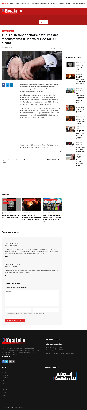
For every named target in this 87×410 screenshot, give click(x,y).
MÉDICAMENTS (51, 160)
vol (5, 162)
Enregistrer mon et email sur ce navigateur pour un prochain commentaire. (26, 314)
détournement (10, 160)
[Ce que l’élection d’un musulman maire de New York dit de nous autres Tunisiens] (70, 129)
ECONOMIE (5, 378)
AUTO (3, 387)
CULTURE (6, 200)
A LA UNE (4, 372)
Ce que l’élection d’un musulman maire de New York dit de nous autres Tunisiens (80, 134)
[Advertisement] (41, 132)
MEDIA (4, 392)
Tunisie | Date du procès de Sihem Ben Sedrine (80, 110)
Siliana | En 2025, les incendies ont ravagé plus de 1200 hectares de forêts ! (45, 4)
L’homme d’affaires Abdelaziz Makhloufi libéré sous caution (79, 160)
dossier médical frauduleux (23, 160)
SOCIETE (5, 31)
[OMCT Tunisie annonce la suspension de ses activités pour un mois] (70, 144)
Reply (6, 256)
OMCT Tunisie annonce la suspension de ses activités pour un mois (80, 147)
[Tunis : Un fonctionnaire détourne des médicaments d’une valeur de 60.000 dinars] (32, 65)
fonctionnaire (35, 160)
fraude (43, 160)
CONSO (4, 395)
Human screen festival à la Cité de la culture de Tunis (10, 217)
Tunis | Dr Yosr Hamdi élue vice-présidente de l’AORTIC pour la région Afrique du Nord (52, 219)
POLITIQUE (5, 375)
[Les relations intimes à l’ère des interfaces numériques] (70, 118)
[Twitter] (7, 85)
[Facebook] (3, 85)
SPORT (4, 384)
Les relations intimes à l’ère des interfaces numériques (80, 120)
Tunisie (11, 31)
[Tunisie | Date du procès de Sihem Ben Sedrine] (70, 108)
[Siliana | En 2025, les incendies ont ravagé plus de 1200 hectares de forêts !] (31, 204)
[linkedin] (11, 85)
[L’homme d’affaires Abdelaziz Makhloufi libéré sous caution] (70, 157)
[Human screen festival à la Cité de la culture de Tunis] (70, 64)
